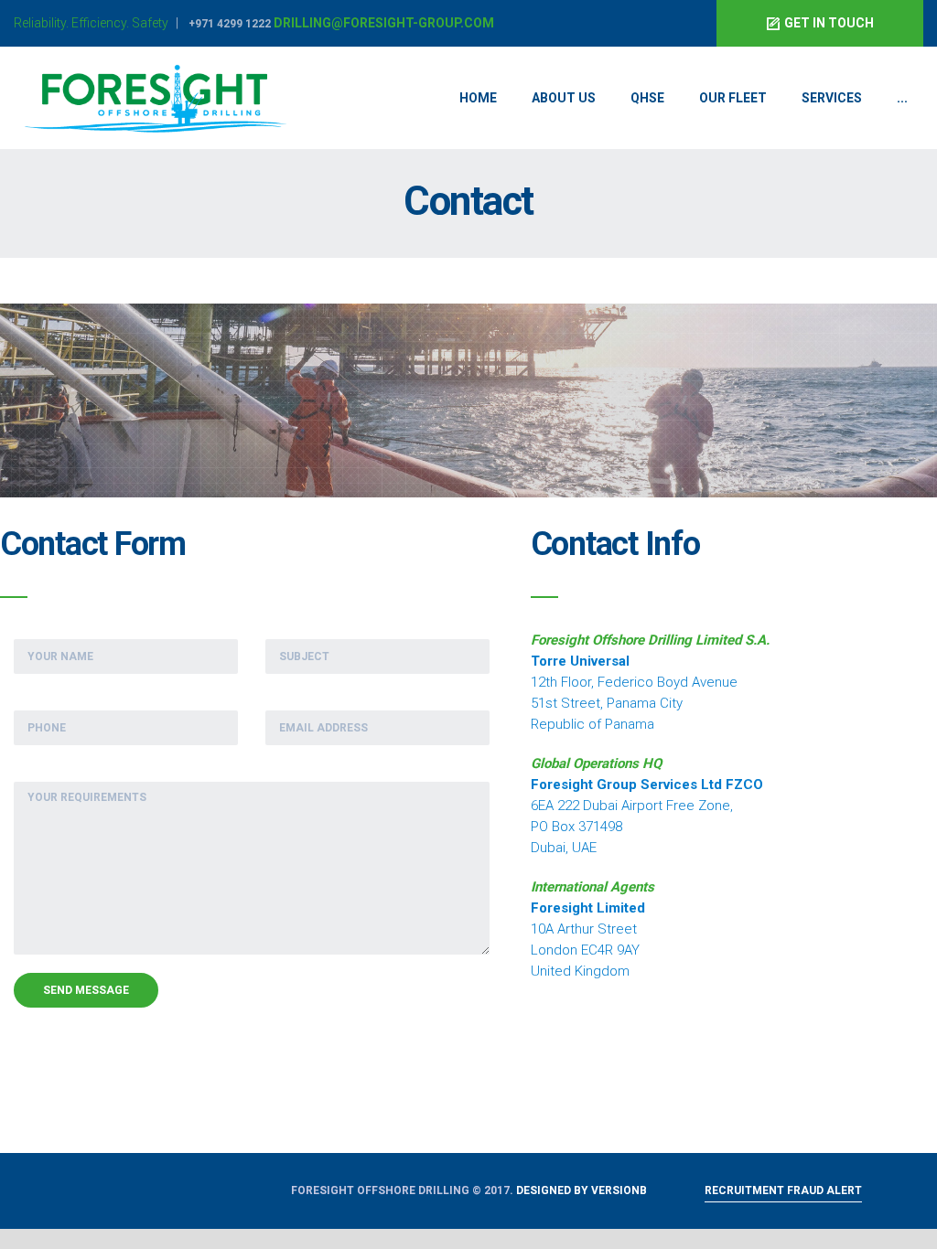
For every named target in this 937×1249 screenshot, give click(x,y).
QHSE (647, 98)
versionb (619, 1190)
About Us (564, 98)
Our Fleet (733, 98)
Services (832, 98)
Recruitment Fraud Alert (783, 1190)
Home (478, 98)
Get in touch (829, 23)
